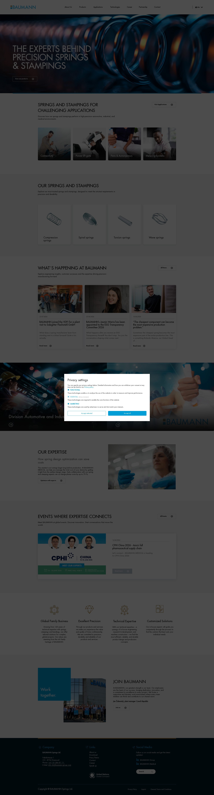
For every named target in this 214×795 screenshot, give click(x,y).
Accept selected (86, 413)
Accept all (127, 413)
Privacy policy (88, 387)
